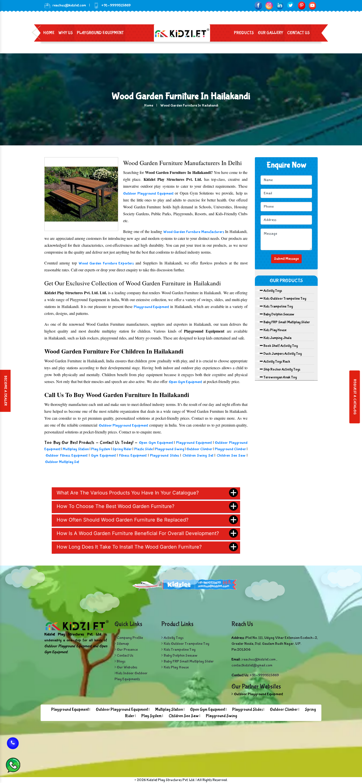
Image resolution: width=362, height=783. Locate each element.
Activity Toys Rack (276, 361)
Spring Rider (122, 449)
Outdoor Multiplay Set (62, 462)
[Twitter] (290, 5)
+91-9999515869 (264, 675)
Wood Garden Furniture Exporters (106, 263)
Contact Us (298, 33)
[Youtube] (312, 5)
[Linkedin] (280, 5)
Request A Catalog (354, 397)
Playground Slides (164, 455)
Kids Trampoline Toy (278, 306)
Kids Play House (274, 330)
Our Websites (126, 667)
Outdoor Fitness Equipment (67, 455)
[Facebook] (258, 5)
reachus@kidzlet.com (69, 5)
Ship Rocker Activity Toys (281, 369)
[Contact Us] (13, 746)
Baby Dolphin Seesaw (278, 314)
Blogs (120, 661)
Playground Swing (169, 449)
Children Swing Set (197, 455)
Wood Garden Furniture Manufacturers (193, 232)
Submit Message (286, 258)
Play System (100, 449)
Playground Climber (230, 449)
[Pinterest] (301, 5)
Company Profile (129, 637)
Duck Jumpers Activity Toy (282, 354)
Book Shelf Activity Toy (280, 346)
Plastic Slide (143, 449)
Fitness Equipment (133, 455)
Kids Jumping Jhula (277, 338)
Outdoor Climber (199, 449)
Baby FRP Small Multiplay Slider (286, 322)
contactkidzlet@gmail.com (251, 665)
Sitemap (122, 643)
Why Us (65, 33)
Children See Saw (232, 455)
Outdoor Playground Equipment (148, 193)
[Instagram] (269, 5)
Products (244, 33)
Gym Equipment (103, 455)
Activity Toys (272, 291)
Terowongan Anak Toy (280, 377)
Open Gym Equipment (185, 382)
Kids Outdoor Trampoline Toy (284, 298)
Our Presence (127, 649)
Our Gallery (270, 33)
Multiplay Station (76, 449)
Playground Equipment (100, 33)
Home (48, 33)
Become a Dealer (5, 391)
